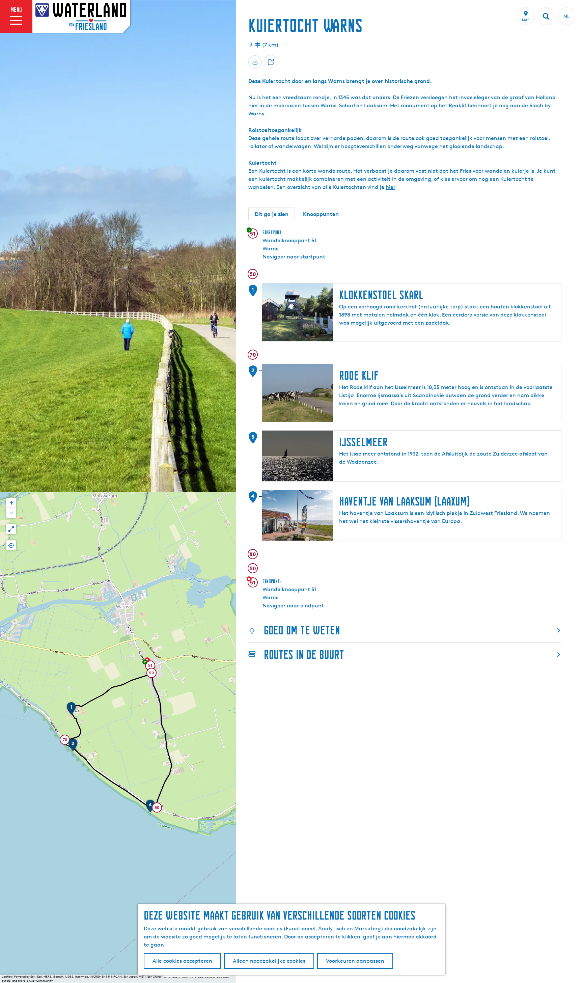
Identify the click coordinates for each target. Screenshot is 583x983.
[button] (150, 666)
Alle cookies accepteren (182, 961)
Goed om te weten (302, 630)
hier (390, 187)
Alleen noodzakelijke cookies (269, 961)
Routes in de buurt (304, 654)
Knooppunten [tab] (321, 214)
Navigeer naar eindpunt (293, 605)
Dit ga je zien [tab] (271, 214)
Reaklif (457, 105)
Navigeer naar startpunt (293, 256)
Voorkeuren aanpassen (355, 961)
